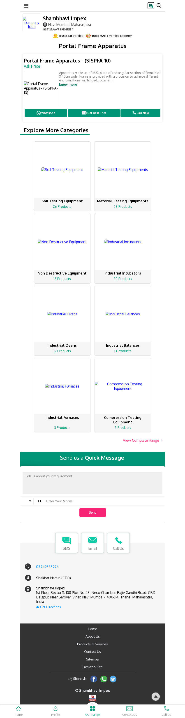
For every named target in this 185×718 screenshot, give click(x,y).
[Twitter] (113, 679)
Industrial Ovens (62, 345)
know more (68, 84)
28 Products (123, 206)
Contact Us (92, 651)
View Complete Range (142, 440)
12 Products (62, 351)
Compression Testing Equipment (122, 419)
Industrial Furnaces (62, 417)
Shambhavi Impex (64, 18)
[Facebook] (93, 679)
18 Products (62, 279)
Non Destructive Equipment (62, 273)
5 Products (123, 427)
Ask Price (32, 66)
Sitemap (92, 659)
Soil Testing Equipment (62, 201)
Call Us (118, 548)
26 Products (62, 206)
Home (92, 629)
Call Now (142, 113)
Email (92, 548)
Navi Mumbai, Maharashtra (69, 24)
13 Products (122, 351)
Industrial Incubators (122, 273)
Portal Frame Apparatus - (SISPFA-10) (67, 61)
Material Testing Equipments (122, 201)
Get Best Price (96, 113)
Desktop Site (93, 667)
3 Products (62, 427)
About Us (93, 636)
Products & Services (92, 644)
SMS (66, 548)
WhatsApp (48, 113)
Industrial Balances (123, 345)
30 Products (123, 279)
